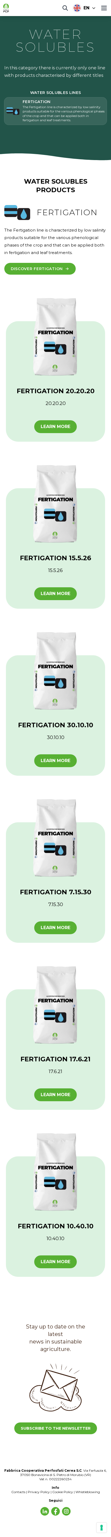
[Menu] (104, 8)
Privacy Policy (39, 1492)
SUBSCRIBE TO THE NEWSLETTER (56, 1428)
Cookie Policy (62, 1492)
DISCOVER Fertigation (37, 268)
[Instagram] (66, 1511)
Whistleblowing (87, 1492)
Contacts (18, 1492)
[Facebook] (55, 1511)
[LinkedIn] (44, 1511)
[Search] (65, 8)
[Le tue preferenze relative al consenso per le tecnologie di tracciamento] (101, 1528)
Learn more (55, 426)
